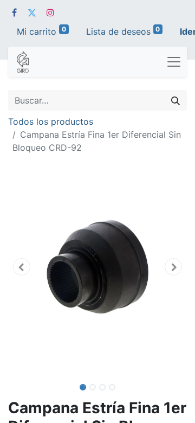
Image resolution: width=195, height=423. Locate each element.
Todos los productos (50, 121)
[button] (21, 267)
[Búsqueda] (175, 100)
